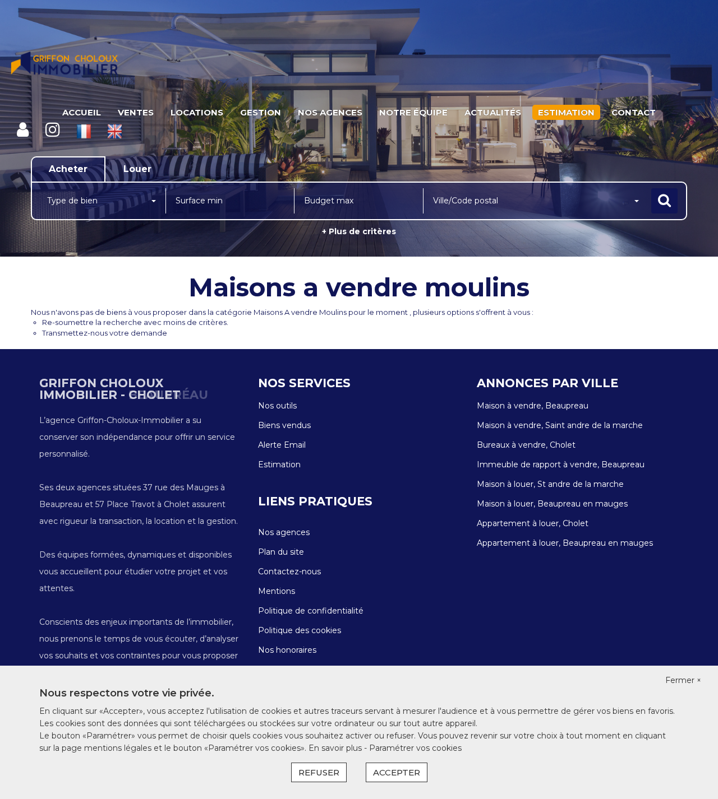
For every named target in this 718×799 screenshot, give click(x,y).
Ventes (136, 112)
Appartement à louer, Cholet (532, 523)
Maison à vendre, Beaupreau (532, 406)
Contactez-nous (289, 571)
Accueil (81, 112)
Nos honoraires (287, 650)
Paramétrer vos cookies (415, 748)
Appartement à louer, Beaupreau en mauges (565, 543)
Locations (197, 112)
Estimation (566, 112)
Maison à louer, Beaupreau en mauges (552, 504)
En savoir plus (336, 748)
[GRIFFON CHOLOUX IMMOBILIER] (64, 64)
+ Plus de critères (359, 231)
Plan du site (281, 552)
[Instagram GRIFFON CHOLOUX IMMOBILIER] (53, 130)
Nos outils (277, 406)
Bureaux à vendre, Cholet (526, 445)
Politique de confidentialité (310, 611)
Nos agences (330, 112)
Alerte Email (282, 445)
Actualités (492, 112)
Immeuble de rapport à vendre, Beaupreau (561, 464)
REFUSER (318, 772)
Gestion (260, 112)
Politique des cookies (299, 630)
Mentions (276, 591)
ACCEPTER (396, 772)
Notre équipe (413, 112)
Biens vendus (284, 425)
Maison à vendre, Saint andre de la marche (560, 425)
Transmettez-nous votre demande (104, 332)
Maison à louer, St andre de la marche (550, 484)
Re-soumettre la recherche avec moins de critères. (135, 322)
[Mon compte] (22, 130)
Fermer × (683, 680)
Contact (633, 112)
